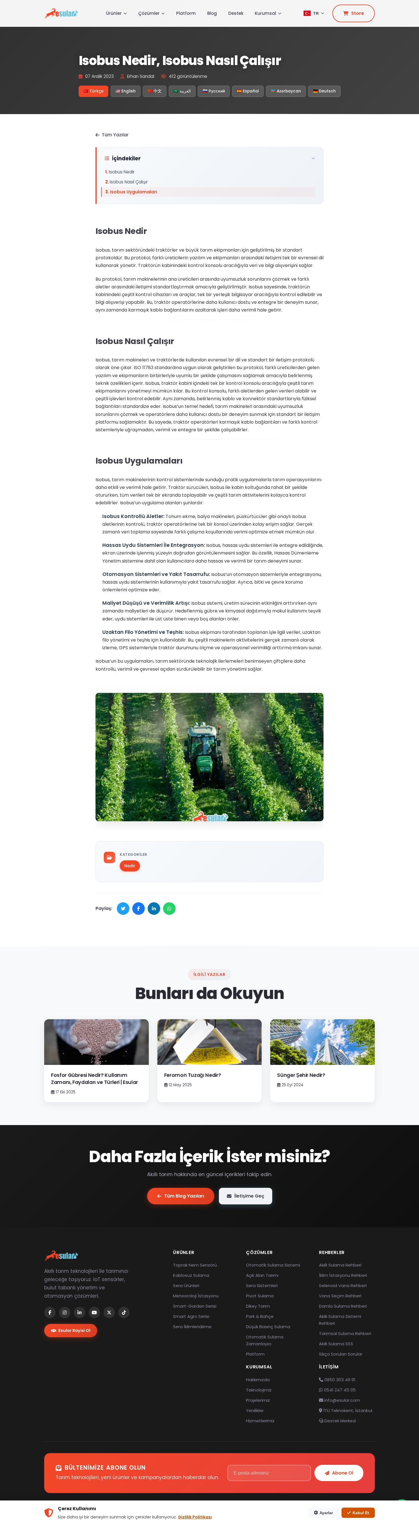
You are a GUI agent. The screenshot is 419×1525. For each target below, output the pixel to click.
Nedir (129, 866)
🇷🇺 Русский (214, 91)
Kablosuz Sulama (191, 1275)
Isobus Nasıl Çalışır (129, 182)
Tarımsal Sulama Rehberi (345, 1333)
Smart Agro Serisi (191, 1316)
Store (357, 13)
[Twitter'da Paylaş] (123, 908)
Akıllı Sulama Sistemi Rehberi (340, 1319)
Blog (212, 13)
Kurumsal (265, 13)
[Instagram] (64, 1312)
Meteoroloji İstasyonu (196, 1296)
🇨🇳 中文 (155, 91)
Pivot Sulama (260, 1296)
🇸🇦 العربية (182, 91)
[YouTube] (94, 1312)
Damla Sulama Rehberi (343, 1306)
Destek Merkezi (339, 1421)
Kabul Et (361, 1512)
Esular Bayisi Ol (74, 1330)
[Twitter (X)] (109, 1312)
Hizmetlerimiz (260, 1421)
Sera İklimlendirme (192, 1327)
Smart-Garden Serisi (194, 1306)
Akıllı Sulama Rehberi (340, 1265)
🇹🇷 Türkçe (93, 91)
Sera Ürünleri (186, 1286)
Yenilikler (255, 1410)
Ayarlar (326, 1512)
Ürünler (114, 13)
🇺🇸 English (125, 91)
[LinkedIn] (79, 1312)
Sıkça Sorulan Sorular (340, 1354)
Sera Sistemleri (262, 1286)
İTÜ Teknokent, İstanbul (347, 1410)
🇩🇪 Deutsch (324, 91)
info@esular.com (342, 1400)
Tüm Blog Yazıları (184, 1196)
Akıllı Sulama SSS (336, 1344)
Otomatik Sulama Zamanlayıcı (264, 1340)
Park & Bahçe (260, 1316)
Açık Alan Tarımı (262, 1275)
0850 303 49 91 (339, 1380)
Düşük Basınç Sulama (268, 1327)
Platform (186, 13)
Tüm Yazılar (115, 135)
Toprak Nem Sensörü (195, 1265)
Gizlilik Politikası (195, 1517)
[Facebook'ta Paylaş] (138, 908)
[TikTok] (124, 1312)
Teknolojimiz (259, 1390)
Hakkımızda (258, 1380)
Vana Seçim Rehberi (340, 1296)
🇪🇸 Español (248, 91)
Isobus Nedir (122, 172)
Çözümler (149, 13)
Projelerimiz (258, 1400)
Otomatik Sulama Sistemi (273, 1265)
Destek (235, 13)
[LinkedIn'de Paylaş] (154, 908)
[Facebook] (50, 1312)
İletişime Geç (249, 1196)
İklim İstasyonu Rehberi (343, 1275)
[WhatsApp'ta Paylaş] (169, 908)
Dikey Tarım (258, 1306)
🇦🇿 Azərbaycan (286, 91)
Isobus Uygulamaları (133, 192)
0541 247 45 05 (339, 1390)
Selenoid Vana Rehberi (343, 1286)
